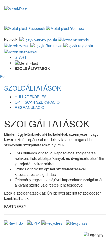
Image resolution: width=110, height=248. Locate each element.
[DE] (73, 39)
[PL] (38, 39)
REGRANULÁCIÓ (29, 107)
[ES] (20, 51)
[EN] (78, 45)
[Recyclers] (51, 222)
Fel (2, 76)
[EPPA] (33, 222)
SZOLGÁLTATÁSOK (32, 87)
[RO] (46, 45)
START (21, 57)
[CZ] (16, 45)
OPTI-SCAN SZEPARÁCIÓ (37, 102)
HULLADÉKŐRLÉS (30, 96)
